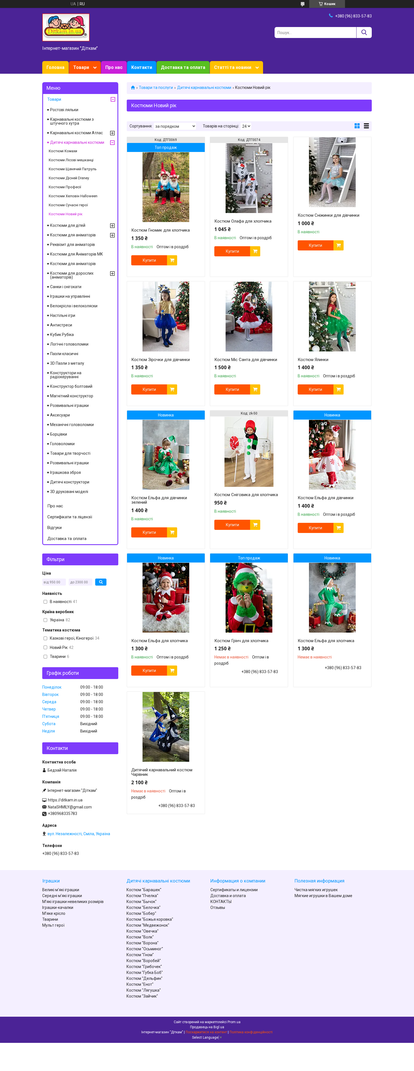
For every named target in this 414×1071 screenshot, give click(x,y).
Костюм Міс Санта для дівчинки (245, 359)
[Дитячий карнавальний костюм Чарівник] (166, 727)
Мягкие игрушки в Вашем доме (323, 895)
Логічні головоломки (69, 344)
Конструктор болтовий (71, 386)
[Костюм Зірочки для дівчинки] (166, 316)
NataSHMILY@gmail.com (70, 807)
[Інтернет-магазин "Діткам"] (66, 27)
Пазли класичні (64, 353)
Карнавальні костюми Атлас (76, 133)
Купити (149, 260)
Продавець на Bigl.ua (207, 1027)
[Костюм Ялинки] (332, 316)
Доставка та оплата (183, 67)
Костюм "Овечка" (142, 931)
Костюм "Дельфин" (144, 978)
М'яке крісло (53, 913)
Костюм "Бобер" (141, 913)
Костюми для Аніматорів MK (76, 254)
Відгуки (54, 527)
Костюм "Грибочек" (144, 966)
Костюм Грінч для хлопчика (241, 640)
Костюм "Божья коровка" (149, 919)
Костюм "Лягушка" (143, 990)
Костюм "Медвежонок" (147, 925)
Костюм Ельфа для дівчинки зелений (159, 500)
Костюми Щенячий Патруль (73, 169)
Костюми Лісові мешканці (71, 160)
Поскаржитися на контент (206, 1032)
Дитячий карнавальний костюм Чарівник (161, 772)
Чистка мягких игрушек (316, 890)
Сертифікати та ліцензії (69, 516)
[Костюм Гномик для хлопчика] (166, 187)
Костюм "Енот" (139, 984)
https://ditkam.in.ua (65, 800)
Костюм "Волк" (140, 937)
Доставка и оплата (228, 895)
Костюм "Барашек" (143, 890)
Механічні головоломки (72, 424)
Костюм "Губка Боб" (144, 972)
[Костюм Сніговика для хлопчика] (249, 451)
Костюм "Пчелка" (142, 895)
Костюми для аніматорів (73, 235)
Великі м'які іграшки (60, 890)
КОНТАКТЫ (221, 901)
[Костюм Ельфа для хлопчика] (166, 598)
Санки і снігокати (65, 286)
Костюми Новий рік (66, 214)
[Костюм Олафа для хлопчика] (249, 178)
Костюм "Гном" (140, 955)
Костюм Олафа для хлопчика (242, 221)
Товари (81, 67)
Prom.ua (234, 1022)
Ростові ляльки (64, 109)
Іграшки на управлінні (70, 296)
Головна (55, 67)
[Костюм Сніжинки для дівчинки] (332, 172)
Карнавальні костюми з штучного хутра (72, 121)
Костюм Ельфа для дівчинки (325, 498)
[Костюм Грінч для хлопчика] (249, 598)
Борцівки (58, 434)
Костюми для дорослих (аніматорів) (72, 275)
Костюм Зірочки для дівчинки (160, 359)
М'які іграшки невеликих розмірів (73, 901)
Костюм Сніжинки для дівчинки (328, 215)
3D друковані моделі (69, 491)
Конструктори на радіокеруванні (65, 375)
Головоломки (62, 444)
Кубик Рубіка (62, 334)
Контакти (141, 67)
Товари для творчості (70, 453)
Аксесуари (60, 415)
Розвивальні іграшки (69, 405)
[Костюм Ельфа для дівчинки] (332, 455)
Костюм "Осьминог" (144, 949)
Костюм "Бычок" (141, 901)
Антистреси (61, 325)
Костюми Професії (65, 187)
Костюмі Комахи (63, 151)
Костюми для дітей (67, 225)
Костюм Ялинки (313, 359)
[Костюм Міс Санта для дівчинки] (249, 316)
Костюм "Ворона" (142, 943)
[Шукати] (364, 32)
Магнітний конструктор (71, 396)
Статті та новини (232, 67)
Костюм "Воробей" (143, 960)
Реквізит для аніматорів (72, 244)
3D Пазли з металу (67, 363)
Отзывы (217, 907)
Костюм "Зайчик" (142, 996)
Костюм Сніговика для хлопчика (246, 494)
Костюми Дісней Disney (69, 178)
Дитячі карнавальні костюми (204, 87)
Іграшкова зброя (65, 472)
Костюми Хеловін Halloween (73, 196)
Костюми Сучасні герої (68, 205)
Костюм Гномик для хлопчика (160, 230)
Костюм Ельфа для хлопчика (159, 640)
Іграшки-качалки (57, 907)
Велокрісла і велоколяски (73, 306)
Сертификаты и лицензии (234, 890)
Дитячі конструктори (69, 482)
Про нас (114, 67)
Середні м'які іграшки (62, 895)
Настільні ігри (62, 315)
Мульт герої (53, 925)
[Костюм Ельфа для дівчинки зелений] (166, 455)
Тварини (50, 919)
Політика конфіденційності (251, 1032)
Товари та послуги (156, 87)
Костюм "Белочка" (143, 907)
